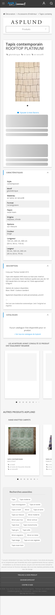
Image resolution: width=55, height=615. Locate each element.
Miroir (27, 510)
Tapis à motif (16, 510)
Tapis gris (15, 530)
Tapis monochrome (30, 525)
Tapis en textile (35, 505)
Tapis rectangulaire (18, 505)
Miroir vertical (32, 520)
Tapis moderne (25, 499)
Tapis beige (16, 540)
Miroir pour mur (17, 520)
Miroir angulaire (17, 535)
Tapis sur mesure (18, 515)
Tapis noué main (17, 545)
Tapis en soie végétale (32, 540)
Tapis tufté (26, 530)
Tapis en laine (38, 510)
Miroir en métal (32, 535)
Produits (26, 29)
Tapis (13, 499)
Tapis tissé (15, 525)
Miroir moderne (33, 515)
